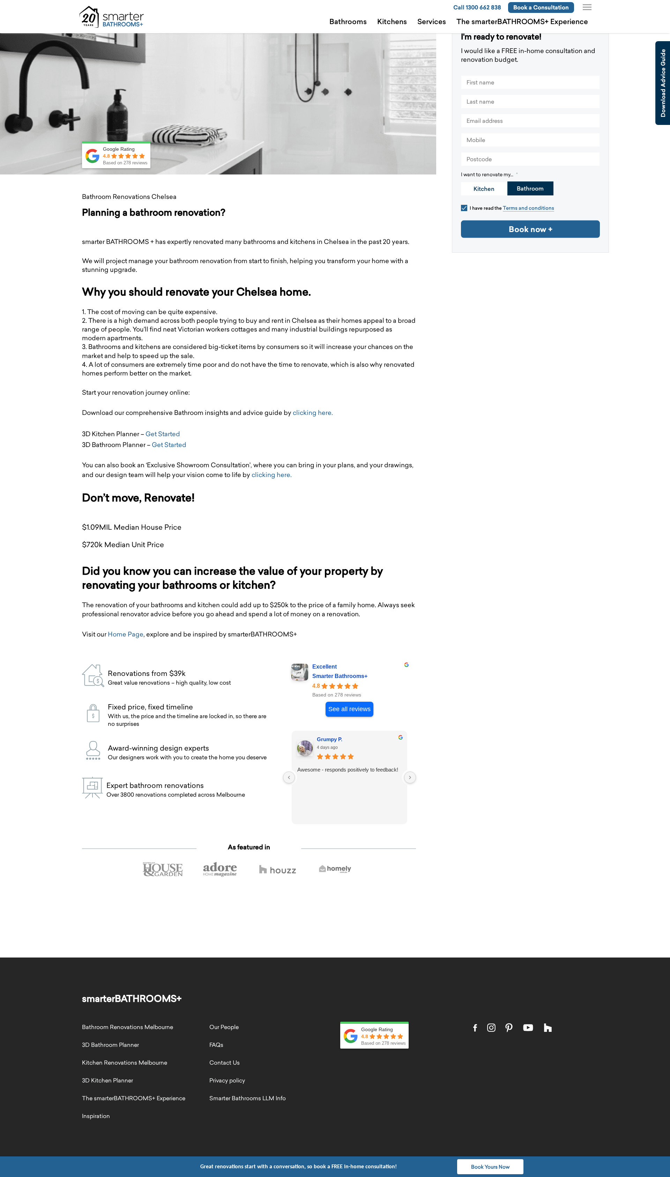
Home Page (125, 634)
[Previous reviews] (289, 777)
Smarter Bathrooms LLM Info (247, 1098)
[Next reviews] (410, 777)
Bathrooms (348, 22)
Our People (224, 1027)
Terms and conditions (528, 207)
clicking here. (313, 412)
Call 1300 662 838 (477, 7)
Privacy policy (227, 1080)
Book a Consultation (541, 7)
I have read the (512, 207)
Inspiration (96, 1116)
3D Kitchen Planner (107, 1080)
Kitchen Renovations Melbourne (124, 1062)
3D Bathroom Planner (110, 1045)
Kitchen (484, 189)
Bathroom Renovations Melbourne (127, 1027)
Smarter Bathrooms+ (339, 676)
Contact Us (224, 1062)
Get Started (163, 434)
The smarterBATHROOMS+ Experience (522, 22)
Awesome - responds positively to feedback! (347, 770)
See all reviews (349, 709)
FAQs (216, 1045)
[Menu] (587, 7)
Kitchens (392, 22)
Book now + (530, 228)
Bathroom (530, 188)
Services (431, 22)
